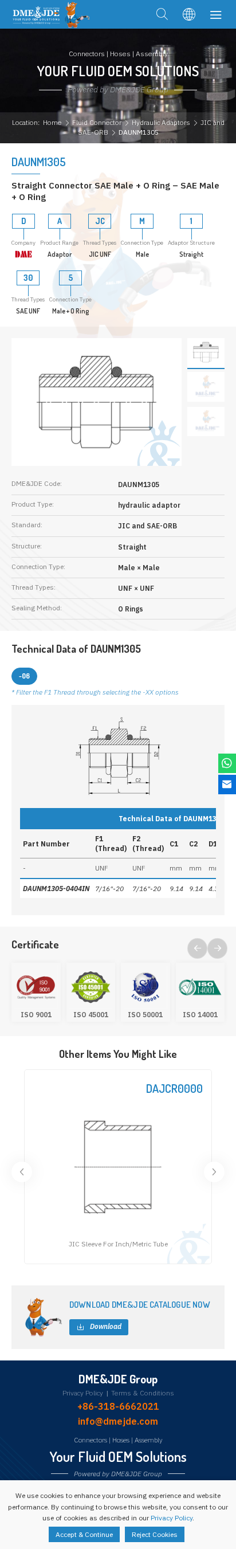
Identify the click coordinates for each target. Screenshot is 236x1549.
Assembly (149, 1440)
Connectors (90, 1440)
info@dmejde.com (118, 1421)
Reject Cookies (155, 1534)
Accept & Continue (84, 1534)
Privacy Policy (82, 1393)
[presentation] (197, 948)
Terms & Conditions (142, 1393)
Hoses (120, 1440)
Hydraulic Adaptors (161, 122)
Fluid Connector (96, 122)
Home (52, 122)
